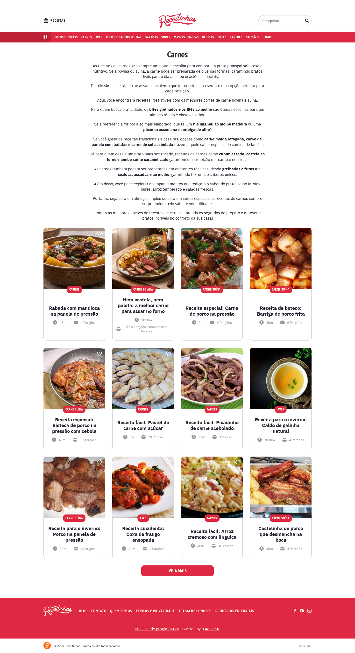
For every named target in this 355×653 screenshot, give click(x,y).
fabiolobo (305, 646)
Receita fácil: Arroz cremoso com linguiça (212, 534)
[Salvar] (99, 233)
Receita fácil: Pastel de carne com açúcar (143, 425)
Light (268, 37)
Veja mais (178, 571)
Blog (83, 610)
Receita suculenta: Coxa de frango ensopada (143, 534)
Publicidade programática (157, 628)
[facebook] (295, 611)
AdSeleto (212, 628)
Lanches (236, 37)
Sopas (165, 37)
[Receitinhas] (178, 20)
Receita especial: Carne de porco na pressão (211, 311)
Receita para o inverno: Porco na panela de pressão (74, 534)
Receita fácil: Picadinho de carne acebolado (212, 425)
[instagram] (309, 611)
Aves (99, 37)
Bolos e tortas (66, 37)
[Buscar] (307, 20)
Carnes (86, 37)
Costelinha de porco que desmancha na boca (280, 534)
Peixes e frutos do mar (124, 37)
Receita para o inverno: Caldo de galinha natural (281, 425)
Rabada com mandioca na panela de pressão (74, 311)
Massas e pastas (186, 37)
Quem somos (121, 610)
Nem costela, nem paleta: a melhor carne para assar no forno (143, 305)
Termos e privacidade (155, 610)
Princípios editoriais (234, 610)
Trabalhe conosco (195, 610)
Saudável (253, 37)
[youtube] (302, 610)
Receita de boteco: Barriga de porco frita (281, 311)
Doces (222, 37)
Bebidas (208, 37)
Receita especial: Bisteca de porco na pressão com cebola (74, 425)
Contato (98, 610)
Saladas (151, 37)
